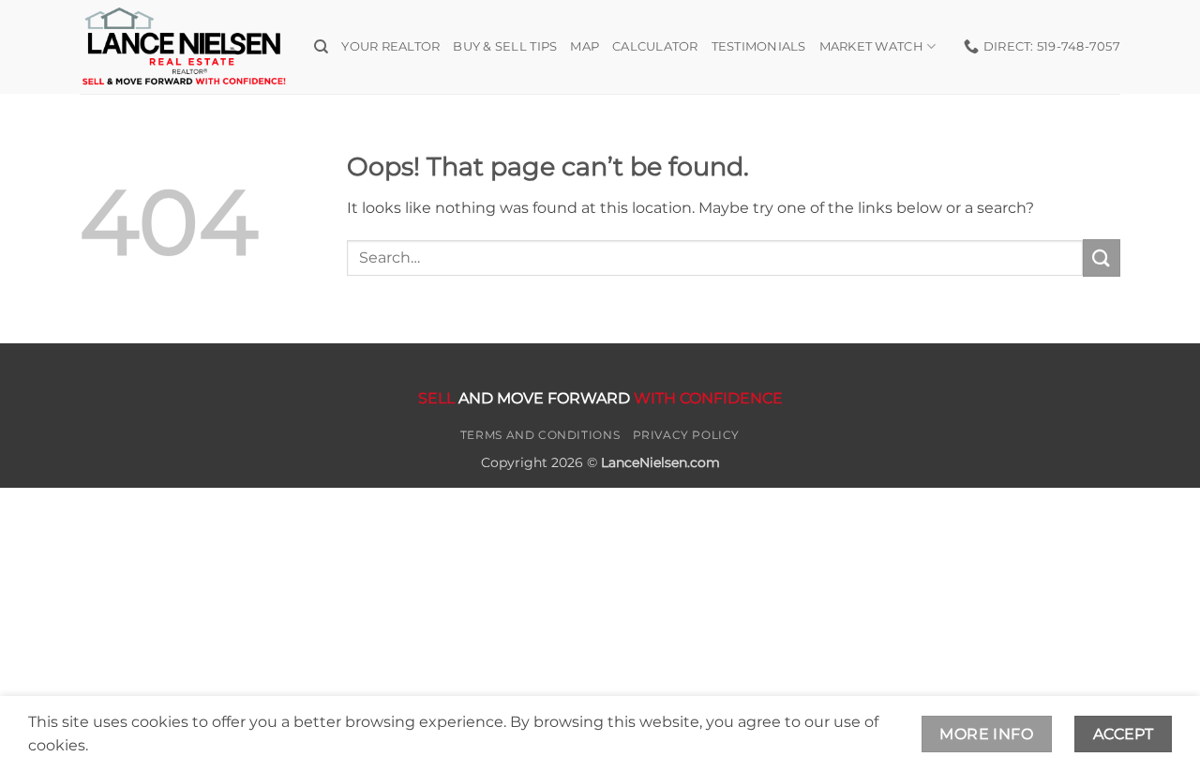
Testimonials (759, 46)
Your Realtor (390, 46)
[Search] (321, 47)
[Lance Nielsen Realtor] (183, 46)
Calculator (655, 46)
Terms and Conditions (540, 435)
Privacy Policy (687, 435)
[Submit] (1101, 257)
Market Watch (871, 46)
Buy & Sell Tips (505, 46)
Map (584, 46)
